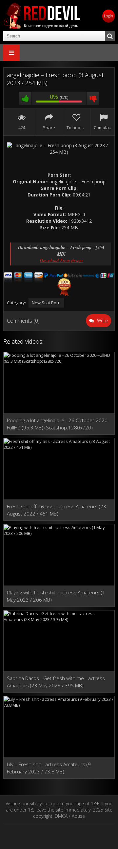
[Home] (42, 15)
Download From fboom (61, 260)
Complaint (103, 127)
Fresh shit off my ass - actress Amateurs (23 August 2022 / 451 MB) (56, 510)
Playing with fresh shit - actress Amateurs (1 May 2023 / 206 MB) (56, 596)
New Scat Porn (46, 303)
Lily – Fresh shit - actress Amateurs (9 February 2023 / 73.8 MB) (49, 768)
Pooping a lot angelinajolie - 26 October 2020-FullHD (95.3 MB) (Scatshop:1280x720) (58, 424)
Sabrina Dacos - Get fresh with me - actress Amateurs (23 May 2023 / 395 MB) (56, 682)
